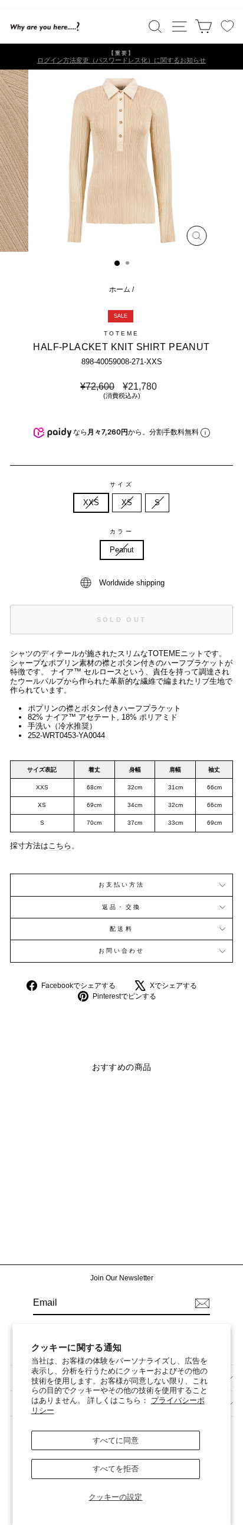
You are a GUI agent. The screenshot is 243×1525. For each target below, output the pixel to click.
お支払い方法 (121, 884)
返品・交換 (121, 907)
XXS (91, 502)
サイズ (121, 484)
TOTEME (122, 333)
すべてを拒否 (116, 1468)
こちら (59, 845)
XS (126, 502)
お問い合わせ (121, 950)
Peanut (122, 549)
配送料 (121, 928)
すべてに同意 (116, 1440)
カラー (121, 531)
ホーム (119, 289)
